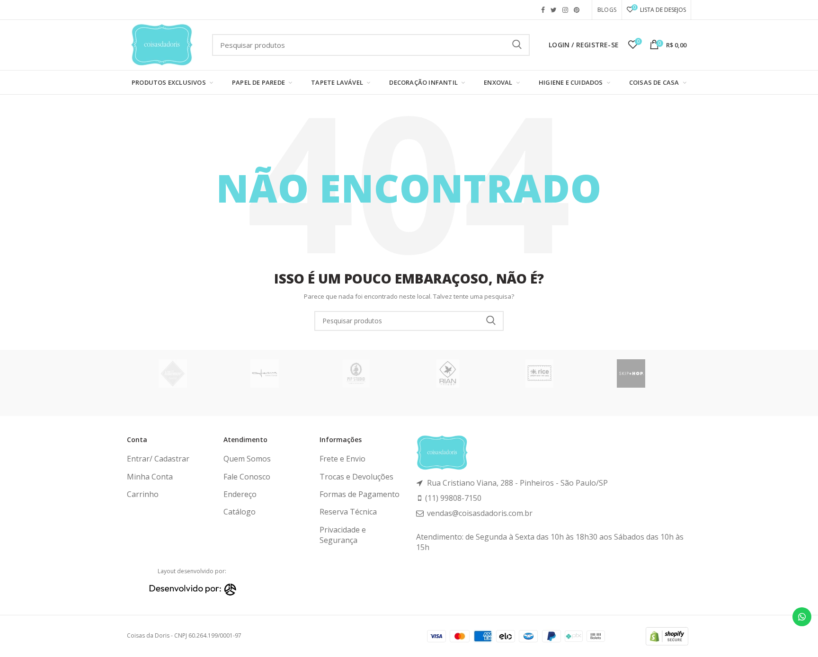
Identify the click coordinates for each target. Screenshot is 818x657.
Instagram (565, 10)
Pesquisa (517, 45)
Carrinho (143, 494)
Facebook (543, 10)
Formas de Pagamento (360, 494)
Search (491, 321)
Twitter (554, 10)
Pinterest (576, 10)
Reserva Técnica (348, 511)
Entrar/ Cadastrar (158, 458)
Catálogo (239, 511)
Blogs (606, 10)
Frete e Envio (342, 458)
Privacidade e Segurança (343, 534)
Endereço (240, 494)
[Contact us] (801, 616)
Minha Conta (150, 476)
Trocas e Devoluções (356, 476)
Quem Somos (247, 458)
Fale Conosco (246, 476)
